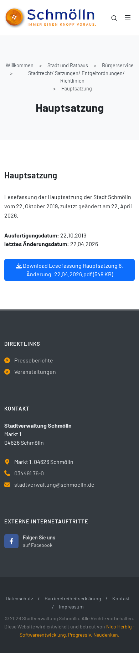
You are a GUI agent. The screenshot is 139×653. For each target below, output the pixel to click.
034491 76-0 (29, 473)
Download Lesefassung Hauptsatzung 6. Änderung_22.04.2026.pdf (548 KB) (72, 269)
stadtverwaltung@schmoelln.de (54, 484)
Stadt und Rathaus (67, 65)
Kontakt (121, 598)
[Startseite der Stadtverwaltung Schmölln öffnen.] (50, 18)
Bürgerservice (118, 65)
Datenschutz (19, 598)
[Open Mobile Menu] (127, 18)
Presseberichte (33, 360)
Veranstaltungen (35, 371)
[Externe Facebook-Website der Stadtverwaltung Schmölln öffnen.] (11, 541)
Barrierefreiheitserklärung (73, 598)
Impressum (71, 607)
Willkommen (20, 65)
